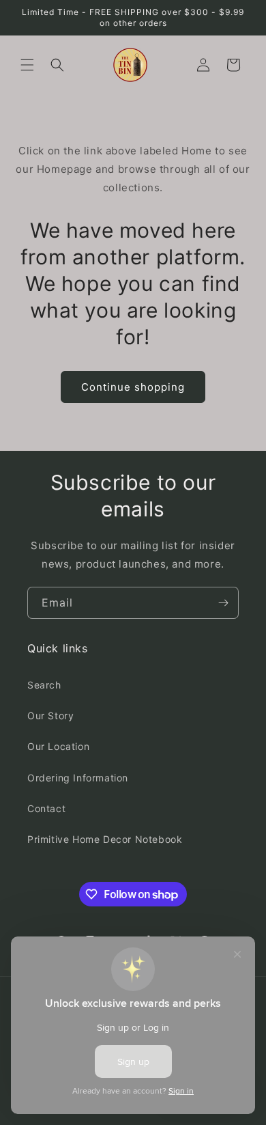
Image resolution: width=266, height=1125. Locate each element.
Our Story (50, 715)
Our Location (58, 746)
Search (44, 685)
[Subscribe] (223, 603)
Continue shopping (133, 386)
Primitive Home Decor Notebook (104, 839)
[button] (27, 65)
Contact (46, 808)
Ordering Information (77, 777)
